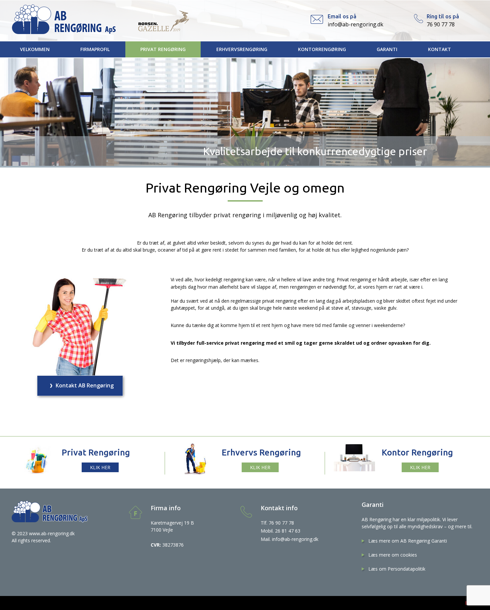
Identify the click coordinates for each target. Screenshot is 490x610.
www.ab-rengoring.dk (52, 533)
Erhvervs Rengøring (261, 452)
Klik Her (260, 467)
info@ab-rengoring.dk (355, 24)
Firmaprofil (95, 49)
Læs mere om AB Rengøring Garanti (407, 541)
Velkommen (35, 49)
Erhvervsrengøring (241, 49)
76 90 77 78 (441, 24)
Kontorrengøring (322, 49)
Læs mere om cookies (392, 555)
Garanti (387, 49)
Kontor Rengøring (417, 452)
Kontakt (439, 49)
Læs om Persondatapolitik (396, 569)
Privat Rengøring (163, 49)
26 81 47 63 (287, 531)
